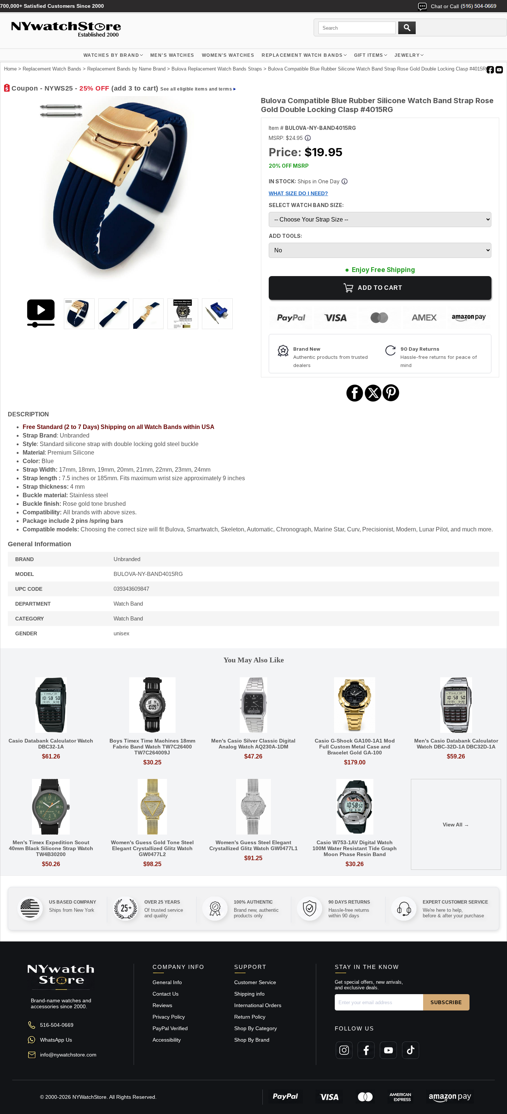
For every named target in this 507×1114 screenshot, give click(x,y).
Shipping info (249, 994)
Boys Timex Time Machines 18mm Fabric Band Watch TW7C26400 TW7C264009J (152, 747)
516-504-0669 (56, 1025)
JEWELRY (407, 55)
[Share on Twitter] (373, 400)
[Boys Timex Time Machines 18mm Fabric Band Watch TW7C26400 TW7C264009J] (152, 705)
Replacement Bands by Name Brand (126, 69)
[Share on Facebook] (355, 400)
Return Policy (249, 1017)
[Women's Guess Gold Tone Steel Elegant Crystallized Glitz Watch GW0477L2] (152, 807)
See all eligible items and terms (196, 89)
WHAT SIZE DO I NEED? (298, 193)
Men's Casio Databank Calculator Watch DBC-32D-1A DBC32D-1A (456, 744)
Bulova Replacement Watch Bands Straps (216, 69)
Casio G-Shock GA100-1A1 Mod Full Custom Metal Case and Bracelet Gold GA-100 (355, 747)
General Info (167, 982)
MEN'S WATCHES (172, 55)
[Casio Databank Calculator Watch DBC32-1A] (51, 705)
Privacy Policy (169, 1017)
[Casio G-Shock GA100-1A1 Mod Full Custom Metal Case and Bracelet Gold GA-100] (355, 705)
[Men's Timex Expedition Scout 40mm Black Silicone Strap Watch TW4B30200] (51, 807)
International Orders (257, 1005)
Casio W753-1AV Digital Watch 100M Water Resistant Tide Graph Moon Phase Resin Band (355, 848)
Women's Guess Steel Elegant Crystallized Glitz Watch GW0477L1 (253, 845)
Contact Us (166, 994)
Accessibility (167, 1040)
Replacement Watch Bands (302, 55)
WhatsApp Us (56, 1040)
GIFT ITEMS (368, 55)
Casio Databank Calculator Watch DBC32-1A (51, 744)
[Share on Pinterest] (391, 400)
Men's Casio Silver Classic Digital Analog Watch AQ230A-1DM (253, 744)
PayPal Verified (170, 1028)
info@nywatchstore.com (68, 1055)
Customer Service (255, 982)
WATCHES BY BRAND (111, 55)
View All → (456, 825)
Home (10, 69)
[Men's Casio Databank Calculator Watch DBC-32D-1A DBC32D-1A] (456, 705)
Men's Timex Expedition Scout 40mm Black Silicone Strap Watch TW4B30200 (51, 848)
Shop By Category (255, 1028)
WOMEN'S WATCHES (228, 55)
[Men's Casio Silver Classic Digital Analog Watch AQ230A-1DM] (254, 705)
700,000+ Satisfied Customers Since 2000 (52, 6)
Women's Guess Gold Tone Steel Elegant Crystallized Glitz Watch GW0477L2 (152, 848)
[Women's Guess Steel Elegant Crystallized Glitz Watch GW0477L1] (254, 807)
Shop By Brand (251, 1040)
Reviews (162, 1005)
